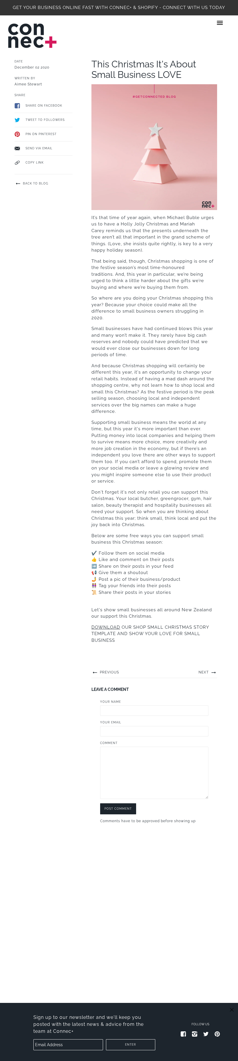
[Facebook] (183, 1033)
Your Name (110, 701)
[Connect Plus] (32, 35)
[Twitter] (206, 1033)
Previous (109, 672)
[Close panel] (232, 1009)
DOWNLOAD (105, 627)
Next (204, 672)
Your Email (110, 722)
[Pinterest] (217, 1033)
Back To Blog (35, 183)
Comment (109, 743)
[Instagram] (195, 1033)
